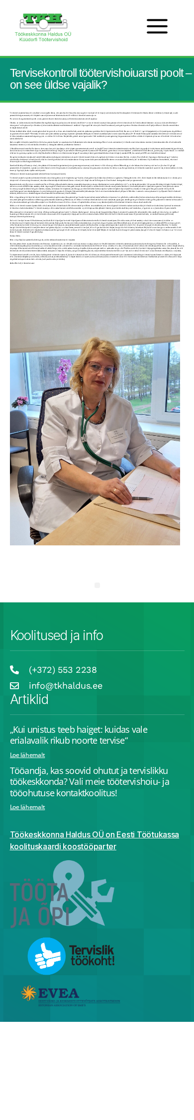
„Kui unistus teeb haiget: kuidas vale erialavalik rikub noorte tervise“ (78, 735)
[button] (97, 585)
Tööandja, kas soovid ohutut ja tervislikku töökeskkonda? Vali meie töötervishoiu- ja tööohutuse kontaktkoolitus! (89, 782)
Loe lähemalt (27, 755)
